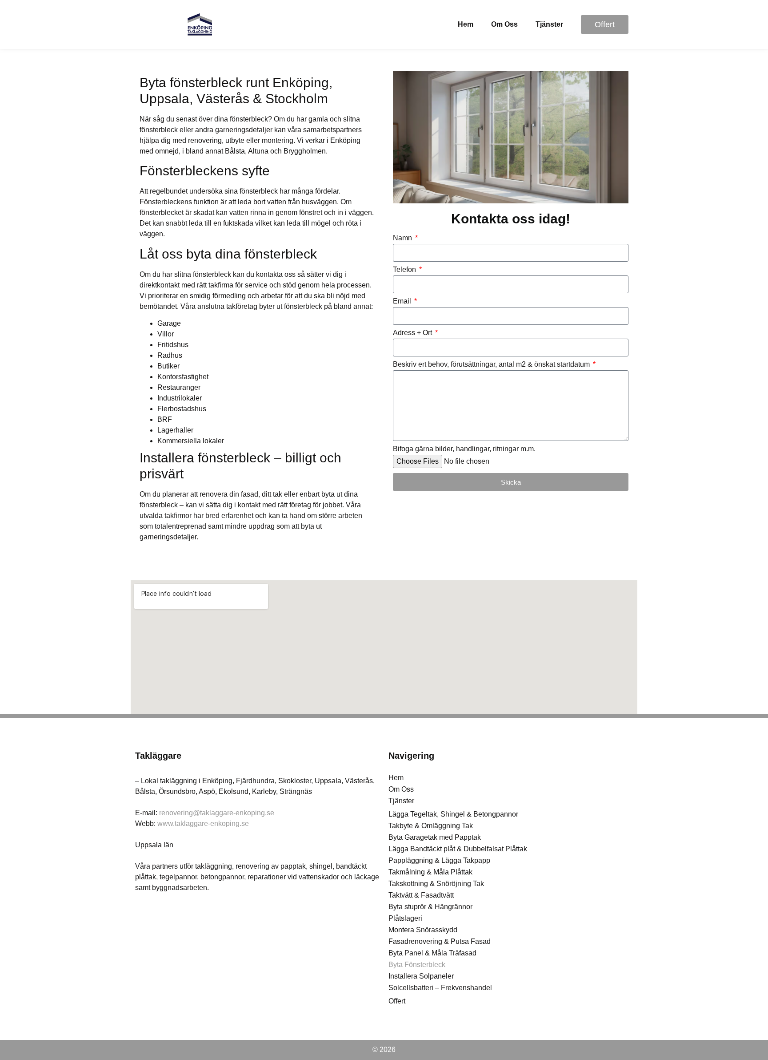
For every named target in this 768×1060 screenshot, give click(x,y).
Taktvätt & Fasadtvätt (421, 895)
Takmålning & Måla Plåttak (430, 872)
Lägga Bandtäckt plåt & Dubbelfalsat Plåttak (457, 849)
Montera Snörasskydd (422, 930)
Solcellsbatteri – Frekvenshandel (440, 987)
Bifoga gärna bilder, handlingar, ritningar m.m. (464, 449)
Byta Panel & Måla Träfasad (432, 953)
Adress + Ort (413, 332)
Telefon (405, 269)
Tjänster (549, 24)
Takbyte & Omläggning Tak (430, 825)
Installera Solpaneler (421, 976)
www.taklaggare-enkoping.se (203, 823)
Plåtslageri (405, 918)
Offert (396, 1001)
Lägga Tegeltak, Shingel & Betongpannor (453, 814)
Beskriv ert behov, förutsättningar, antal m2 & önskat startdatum (492, 364)
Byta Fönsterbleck (416, 964)
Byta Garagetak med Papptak (434, 837)
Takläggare (158, 756)
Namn (403, 238)
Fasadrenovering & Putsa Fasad (439, 941)
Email (403, 301)
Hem (465, 24)
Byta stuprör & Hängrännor (430, 906)
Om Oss (504, 24)
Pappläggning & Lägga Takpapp (439, 860)
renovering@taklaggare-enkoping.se (216, 813)
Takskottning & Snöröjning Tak (436, 883)
